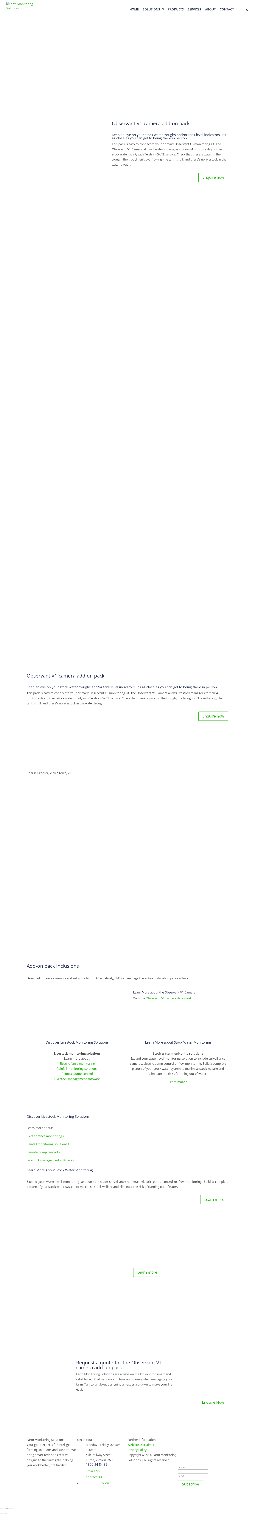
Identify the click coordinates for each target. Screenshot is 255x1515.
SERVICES (194, 9)
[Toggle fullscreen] (8, 1508)
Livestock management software (77, 1079)
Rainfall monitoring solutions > (48, 1144)
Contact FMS (94, 1477)
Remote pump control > (43, 1152)
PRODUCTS (176, 9)
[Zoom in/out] (12, 1508)
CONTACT (227, 9)
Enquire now (213, 177)
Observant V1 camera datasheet (168, 998)
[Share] (5, 1508)
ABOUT (210, 9)
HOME (134, 9)
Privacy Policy (137, 1450)
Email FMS (93, 1471)
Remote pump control (77, 1074)
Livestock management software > (51, 1160)
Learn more (214, 1199)
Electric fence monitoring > (45, 1136)
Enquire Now (213, 1402)
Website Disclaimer (141, 1445)
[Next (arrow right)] (5, 1513)
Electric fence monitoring (77, 1064)
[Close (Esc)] (1, 1508)
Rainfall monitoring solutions (77, 1069)
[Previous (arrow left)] (1, 1513)
